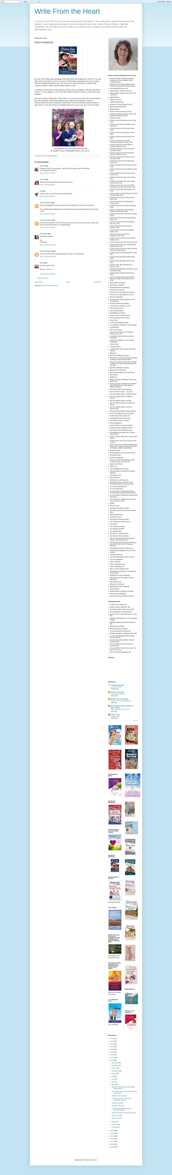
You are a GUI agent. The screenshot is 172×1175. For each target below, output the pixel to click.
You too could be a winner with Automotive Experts (121, 1099)
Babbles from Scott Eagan (119, 699)
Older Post (97, 282)
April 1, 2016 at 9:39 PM (47, 214)
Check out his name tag (119, 1096)
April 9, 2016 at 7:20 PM (47, 274)
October (114, 1068)
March (114, 1122)
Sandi (42, 263)
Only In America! (117, 1118)
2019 (112, 1052)
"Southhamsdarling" (117, 685)
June (113, 1079)
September (115, 1071)
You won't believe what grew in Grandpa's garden (121, 1109)
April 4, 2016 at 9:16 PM (47, 227)
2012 (112, 1139)
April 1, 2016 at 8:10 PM (47, 196)
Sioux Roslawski (45, 203)
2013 (112, 1136)
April (113, 1084)
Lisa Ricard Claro (45, 220)
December (115, 1063)
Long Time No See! (116, 687)
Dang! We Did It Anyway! (118, 694)
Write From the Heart (67, 11)
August (114, 1073)
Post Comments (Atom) (50, 285)
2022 (112, 1044)
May (113, 1082)
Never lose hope (117, 1115)
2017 (112, 1057)
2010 (112, 1144)
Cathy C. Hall (115, 714)
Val (41, 191)
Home (68, 282)
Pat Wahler (43, 234)
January (114, 1127)
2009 (112, 1147)
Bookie (42, 166)
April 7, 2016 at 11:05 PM (48, 256)
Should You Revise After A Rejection (121, 700)
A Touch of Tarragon (117, 692)
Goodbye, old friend (118, 1105)
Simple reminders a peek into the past (124, 1113)
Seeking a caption (117, 1103)
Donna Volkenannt (46, 251)
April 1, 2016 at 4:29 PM (47, 173)
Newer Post (38, 282)
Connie (42, 179)
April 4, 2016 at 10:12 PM (48, 245)
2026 (112, 1038)
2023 (112, 1041)
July (113, 1076)
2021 (112, 1046)
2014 (112, 1133)
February (115, 1124)
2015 (112, 1130)
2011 (112, 1141)
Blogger (94, 1160)
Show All (135, 720)
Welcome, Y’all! (115, 716)
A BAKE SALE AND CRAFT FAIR (120, 709)
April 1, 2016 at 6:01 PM (47, 185)
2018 (112, 1055)
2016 (112, 1060)
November (115, 1065)
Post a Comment (42, 278)
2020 (112, 1049)
